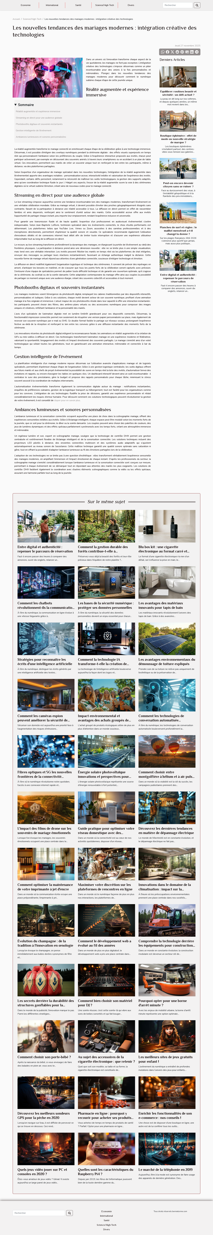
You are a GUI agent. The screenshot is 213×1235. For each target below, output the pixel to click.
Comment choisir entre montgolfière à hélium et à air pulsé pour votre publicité (166, 776)
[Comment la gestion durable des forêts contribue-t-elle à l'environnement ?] (106, 526)
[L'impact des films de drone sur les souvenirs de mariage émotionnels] (46, 807)
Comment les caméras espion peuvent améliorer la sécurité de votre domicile (43, 720)
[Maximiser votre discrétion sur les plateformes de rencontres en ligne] (106, 864)
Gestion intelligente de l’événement (33, 130)
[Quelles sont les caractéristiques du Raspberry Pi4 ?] (106, 1148)
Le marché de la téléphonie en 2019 (166, 1170)
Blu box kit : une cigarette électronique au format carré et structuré (163, 551)
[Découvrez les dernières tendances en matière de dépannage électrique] (167, 807)
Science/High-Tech (104, 5)
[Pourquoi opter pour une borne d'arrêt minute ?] (167, 980)
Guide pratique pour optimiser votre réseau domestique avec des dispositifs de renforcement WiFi (106, 833)
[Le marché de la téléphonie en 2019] (167, 1148)
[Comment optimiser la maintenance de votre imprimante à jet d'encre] (46, 864)
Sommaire (26, 104)
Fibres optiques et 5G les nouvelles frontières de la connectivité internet (45, 776)
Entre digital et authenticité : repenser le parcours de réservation (178, 278)
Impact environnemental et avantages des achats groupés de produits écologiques (103, 720)
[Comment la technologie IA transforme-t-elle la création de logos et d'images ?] (106, 638)
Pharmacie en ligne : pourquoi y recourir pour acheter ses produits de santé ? (104, 1117)
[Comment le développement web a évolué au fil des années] (106, 920)
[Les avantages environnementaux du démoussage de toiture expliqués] (167, 638)
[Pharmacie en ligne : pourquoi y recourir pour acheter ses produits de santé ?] (106, 1092)
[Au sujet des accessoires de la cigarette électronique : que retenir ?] (106, 1036)
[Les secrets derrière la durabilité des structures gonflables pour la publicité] (46, 980)
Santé (78, 5)
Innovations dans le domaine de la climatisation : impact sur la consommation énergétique (165, 889)
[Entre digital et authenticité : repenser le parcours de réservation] (178, 260)
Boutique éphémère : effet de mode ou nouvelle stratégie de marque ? (178, 139)
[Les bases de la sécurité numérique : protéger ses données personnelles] (106, 582)
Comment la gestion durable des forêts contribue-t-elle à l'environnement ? (103, 551)
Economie (26, 5)
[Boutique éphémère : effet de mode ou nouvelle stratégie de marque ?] (178, 121)
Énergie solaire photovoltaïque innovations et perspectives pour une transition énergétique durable (105, 776)
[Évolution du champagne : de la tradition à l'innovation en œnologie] (46, 920)
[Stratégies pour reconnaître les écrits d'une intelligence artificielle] (46, 638)
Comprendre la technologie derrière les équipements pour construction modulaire (166, 945)
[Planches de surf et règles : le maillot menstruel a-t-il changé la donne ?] (178, 212)
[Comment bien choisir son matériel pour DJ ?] (106, 980)
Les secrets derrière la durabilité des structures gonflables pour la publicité (46, 1005)
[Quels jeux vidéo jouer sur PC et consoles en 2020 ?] (46, 1148)
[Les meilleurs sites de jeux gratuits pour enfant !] (167, 1036)
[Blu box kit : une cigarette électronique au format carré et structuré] (167, 526)
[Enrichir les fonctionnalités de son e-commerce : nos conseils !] (167, 1092)
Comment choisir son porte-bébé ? (44, 1057)
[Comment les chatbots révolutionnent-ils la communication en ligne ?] (46, 582)
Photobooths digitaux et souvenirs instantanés (39, 124)
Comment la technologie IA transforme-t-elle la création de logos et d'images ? (102, 664)
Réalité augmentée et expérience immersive (38, 111)
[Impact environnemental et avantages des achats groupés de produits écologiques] (106, 695)
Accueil (16, 19)
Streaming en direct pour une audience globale (39, 117)
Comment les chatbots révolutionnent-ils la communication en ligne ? (46, 607)
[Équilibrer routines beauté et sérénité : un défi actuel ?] (178, 76)
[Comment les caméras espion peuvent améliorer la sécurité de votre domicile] (46, 695)
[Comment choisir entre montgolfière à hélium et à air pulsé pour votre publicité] (167, 751)
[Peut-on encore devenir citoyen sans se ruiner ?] (178, 168)
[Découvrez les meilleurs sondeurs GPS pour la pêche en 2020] (46, 1092)
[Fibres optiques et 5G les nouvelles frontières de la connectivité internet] (46, 751)
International (52, 5)
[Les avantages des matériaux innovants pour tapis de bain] (167, 582)
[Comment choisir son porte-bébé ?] (46, 1036)
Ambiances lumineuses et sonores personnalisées (41, 136)
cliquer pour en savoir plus (67, 400)
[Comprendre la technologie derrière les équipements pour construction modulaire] (167, 920)
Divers (131, 5)
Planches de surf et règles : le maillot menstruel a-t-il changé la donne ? (178, 230)
